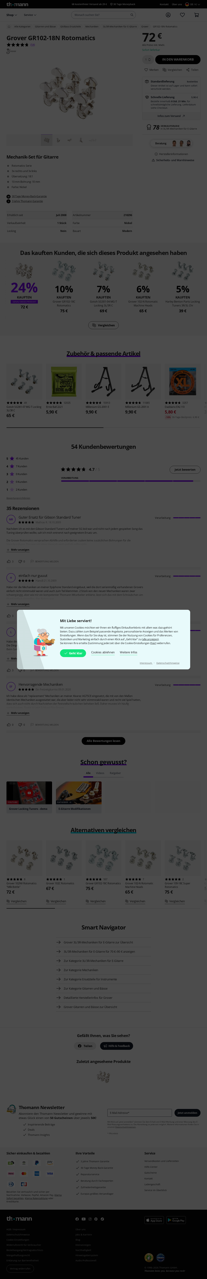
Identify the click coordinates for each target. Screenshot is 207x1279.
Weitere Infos (128, 652)
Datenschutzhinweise (167, 663)
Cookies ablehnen (103, 652)
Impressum (146, 663)
